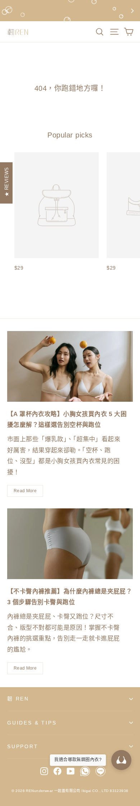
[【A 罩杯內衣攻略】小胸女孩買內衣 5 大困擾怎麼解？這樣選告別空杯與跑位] (70, 366)
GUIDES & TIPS (31, 723)
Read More (25, 490)
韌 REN (18, 699)
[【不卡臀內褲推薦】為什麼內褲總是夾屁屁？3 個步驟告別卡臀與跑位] (70, 543)
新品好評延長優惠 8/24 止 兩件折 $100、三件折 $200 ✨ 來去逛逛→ (70, 10)
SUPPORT (22, 746)
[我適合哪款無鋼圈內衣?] (121, 760)
